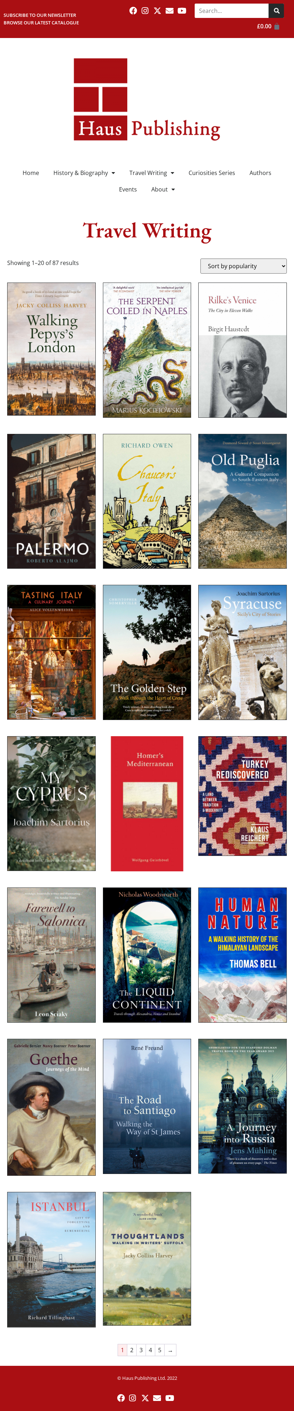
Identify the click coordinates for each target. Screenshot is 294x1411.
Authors (260, 173)
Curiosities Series (212, 173)
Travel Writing (148, 173)
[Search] (276, 11)
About (159, 189)
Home (31, 173)
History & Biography (80, 173)
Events (128, 189)
